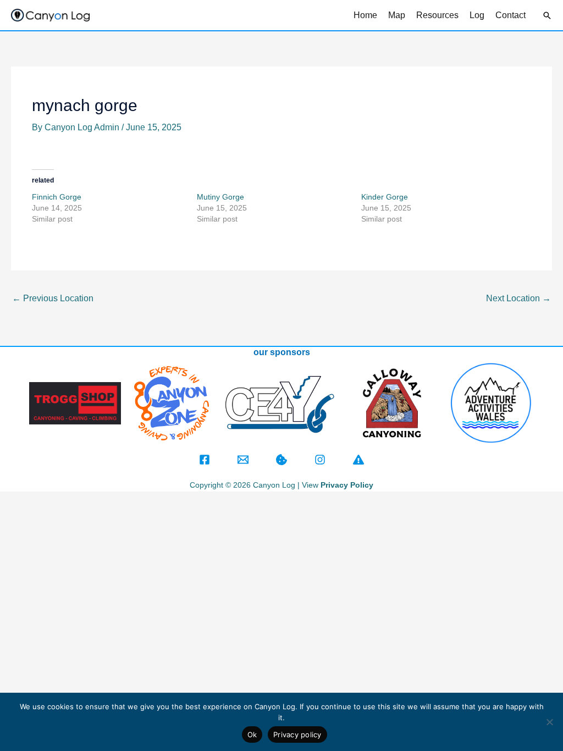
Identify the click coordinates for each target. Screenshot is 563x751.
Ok (252, 734)
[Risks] (358, 459)
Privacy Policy (347, 485)
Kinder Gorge (384, 196)
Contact (510, 15)
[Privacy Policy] (281, 459)
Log (477, 15)
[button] (547, 15)
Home (365, 15)
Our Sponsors (281, 352)
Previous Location (52, 298)
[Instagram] (320, 459)
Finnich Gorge (56, 196)
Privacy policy (297, 734)
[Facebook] (204, 459)
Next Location (518, 298)
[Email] (243, 459)
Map (396, 15)
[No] (549, 721)
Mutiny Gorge (221, 196)
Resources (437, 15)
